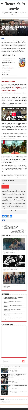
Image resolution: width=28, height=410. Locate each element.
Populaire (7, 366)
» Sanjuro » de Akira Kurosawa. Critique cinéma (17, 391)
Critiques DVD (17, 32)
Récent (2, 366)
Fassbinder (18, 87)
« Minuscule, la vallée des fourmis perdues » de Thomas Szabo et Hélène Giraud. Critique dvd (11, 227)
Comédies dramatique (10, 32)
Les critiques (22, 32)
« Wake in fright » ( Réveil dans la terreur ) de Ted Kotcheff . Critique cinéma (13, 268)
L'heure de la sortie (14, 6)
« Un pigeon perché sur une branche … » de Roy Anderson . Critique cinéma (13, 298)
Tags (19, 366)
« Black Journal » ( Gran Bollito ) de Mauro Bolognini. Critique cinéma (14, 318)
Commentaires (14, 366)
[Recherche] (23, 361)
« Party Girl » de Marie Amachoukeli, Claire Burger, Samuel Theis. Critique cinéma (17, 231)
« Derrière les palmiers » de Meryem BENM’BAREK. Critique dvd (11, 251)
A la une (6, 23)
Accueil (2, 23)
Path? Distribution (10, 67)
